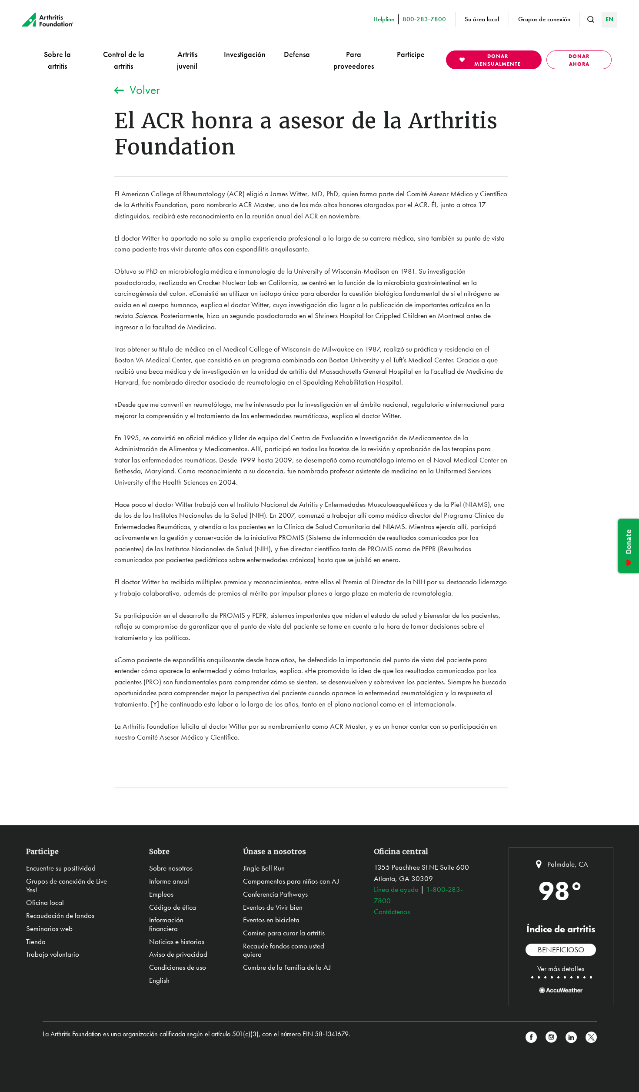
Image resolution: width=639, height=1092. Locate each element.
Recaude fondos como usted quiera (283, 950)
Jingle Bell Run (264, 868)
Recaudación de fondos (60, 915)
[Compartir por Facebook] (531, 1037)
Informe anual (169, 881)
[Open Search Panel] (590, 19)
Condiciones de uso (177, 967)
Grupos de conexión (544, 19)
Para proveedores (353, 60)
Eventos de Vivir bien (273, 907)
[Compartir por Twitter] (591, 1037)
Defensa (297, 54)
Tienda (36, 941)
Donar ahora (579, 60)
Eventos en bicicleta (271, 920)
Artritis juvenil (187, 60)
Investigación (245, 54)
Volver (145, 89)
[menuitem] (57, 60)
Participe (411, 54)
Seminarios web (49, 928)
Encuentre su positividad (61, 868)
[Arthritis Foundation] (47, 19)
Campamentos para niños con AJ (291, 881)
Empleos (161, 894)
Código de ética (172, 907)
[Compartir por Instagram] (551, 1037)
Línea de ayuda (396, 889)
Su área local (482, 19)
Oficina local (45, 902)
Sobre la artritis (57, 60)
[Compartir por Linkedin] (571, 1037)
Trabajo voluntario (52, 954)
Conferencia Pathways (275, 894)
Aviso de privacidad (178, 954)
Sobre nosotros (171, 868)
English (159, 980)
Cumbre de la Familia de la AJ (287, 967)
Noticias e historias (176, 941)
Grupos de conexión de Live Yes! (66, 885)
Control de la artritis (123, 60)
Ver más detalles (560, 968)
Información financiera (166, 924)
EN (609, 19)
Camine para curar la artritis (284, 933)
